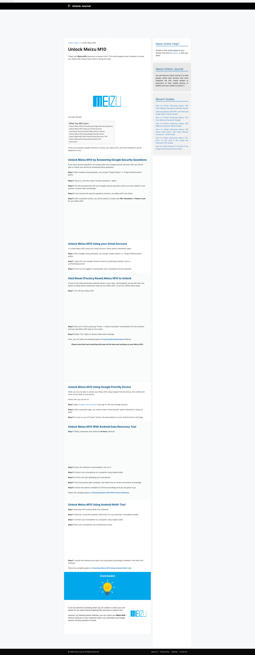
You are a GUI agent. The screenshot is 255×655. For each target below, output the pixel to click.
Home (70, 43)
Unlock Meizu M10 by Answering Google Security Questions (91, 126)
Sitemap (174, 652)
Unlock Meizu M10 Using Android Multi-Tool (85, 139)
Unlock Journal (81, 6)
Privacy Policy (165, 652)
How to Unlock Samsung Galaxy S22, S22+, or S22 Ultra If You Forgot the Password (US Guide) (172, 140)
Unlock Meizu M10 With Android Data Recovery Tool (88, 136)
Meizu (77, 43)
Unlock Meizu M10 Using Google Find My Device (86, 134)
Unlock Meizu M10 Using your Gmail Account (85, 129)
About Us (154, 652)
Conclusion (73, 142)
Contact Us (183, 652)
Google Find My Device (88, 405)
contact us (176, 53)
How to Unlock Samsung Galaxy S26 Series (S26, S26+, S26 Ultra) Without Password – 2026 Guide (172, 131)
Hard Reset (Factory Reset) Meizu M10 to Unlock (87, 131)
